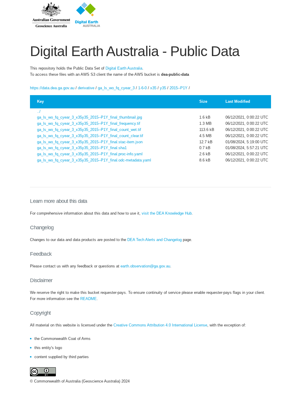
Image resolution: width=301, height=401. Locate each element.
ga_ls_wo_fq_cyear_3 (116, 88)
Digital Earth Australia (124, 68)
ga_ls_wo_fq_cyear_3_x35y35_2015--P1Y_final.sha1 (82, 148)
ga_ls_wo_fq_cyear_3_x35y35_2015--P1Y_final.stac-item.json (90, 142)
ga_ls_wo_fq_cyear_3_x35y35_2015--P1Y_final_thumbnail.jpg (89, 117)
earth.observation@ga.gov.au (145, 266)
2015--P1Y (179, 88)
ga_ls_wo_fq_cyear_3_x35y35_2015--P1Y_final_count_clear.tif (90, 136)
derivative (86, 88)
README (88, 298)
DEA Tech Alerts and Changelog (154, 239)
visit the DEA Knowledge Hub (167, 213)
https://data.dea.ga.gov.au (52, 88)
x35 (153, 88)
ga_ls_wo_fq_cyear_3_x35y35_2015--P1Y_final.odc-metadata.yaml (94, 160)
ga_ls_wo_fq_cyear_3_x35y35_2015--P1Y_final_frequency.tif (88, 123)
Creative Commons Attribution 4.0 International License (160, 325)
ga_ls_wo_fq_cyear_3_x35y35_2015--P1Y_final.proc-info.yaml (90, 154)
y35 (163, 88)
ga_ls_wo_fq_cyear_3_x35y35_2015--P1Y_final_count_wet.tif (89, 129)
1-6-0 (142, 88)
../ (39, 111)
